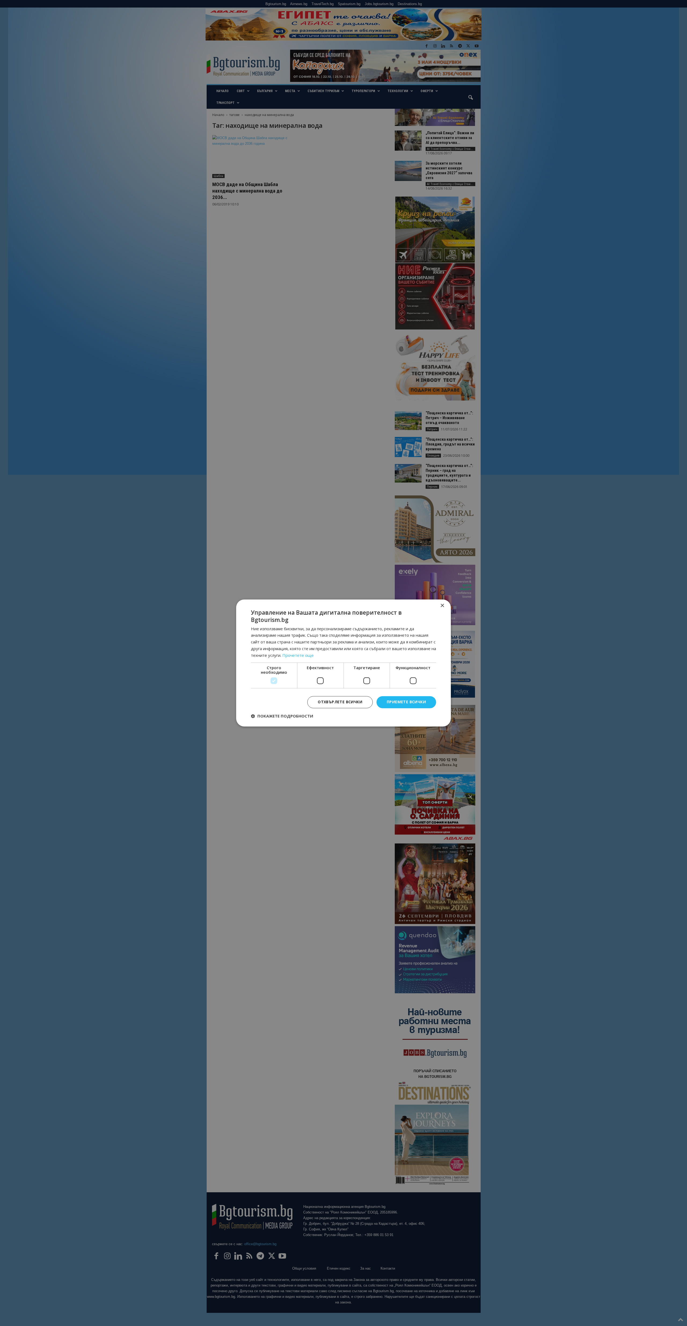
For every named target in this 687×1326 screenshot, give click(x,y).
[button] (282, 716)
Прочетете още (298, 655)
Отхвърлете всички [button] (340, 702)
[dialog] (343, 663)
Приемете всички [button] (406, 702)
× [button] (442, 606)
